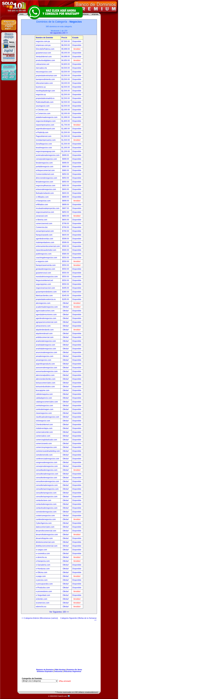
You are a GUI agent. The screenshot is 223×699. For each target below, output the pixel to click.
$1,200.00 (65, 151)
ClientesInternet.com (44, 424)
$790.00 (65, 227)
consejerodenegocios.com (47, 466)
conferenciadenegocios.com (47, 459)
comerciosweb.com (44, 443)
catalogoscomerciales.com (47, 402)
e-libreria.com (41, 220)
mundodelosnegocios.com (47, 277)
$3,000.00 (65, 83)
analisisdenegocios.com (46, 341)
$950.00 (65, 174)
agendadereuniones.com (46, 314)
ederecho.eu (41, 607)
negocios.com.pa (43, 41)
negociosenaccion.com (45, 288)
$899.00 (65, 197)
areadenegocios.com (44, 356)
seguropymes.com (43, 284)
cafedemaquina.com (44, 394)
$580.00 (65, 254)
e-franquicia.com (43, 561)
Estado (75, 38)
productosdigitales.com (45, 60)
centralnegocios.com (44, 406)
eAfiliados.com (42, 204)
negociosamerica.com (45, 212)
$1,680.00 (65, 129)
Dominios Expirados (45, 671)
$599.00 (65, 239)
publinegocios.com (43, 254)
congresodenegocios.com (46, 462)
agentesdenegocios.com (46, 318)
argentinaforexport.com (45, 129)
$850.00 (65, 212)
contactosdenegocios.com (46, 508)
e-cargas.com (41, 550)
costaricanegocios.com (45, 516)
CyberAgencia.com (44, 523)
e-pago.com (41, 576)
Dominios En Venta (74, 669)
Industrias (58, 671)
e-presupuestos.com (44, 584)
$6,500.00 (65, 45)
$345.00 (65, 295)
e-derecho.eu (41, 557)
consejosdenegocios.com (46, 159)
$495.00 (65, 288)
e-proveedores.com (44, 591)
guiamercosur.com (43, 53)
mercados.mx (41, 68)
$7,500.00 (65, 41)
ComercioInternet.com (45, 174)
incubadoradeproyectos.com (47, 208)
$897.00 (65, 208)
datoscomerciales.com (45, 527)
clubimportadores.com (45, 242)
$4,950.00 (65, 60)
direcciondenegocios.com (46, 178)
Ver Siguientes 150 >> (59, 612)
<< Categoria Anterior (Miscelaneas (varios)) (40, 618)
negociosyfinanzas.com (45, 185)
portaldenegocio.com (44, 167)
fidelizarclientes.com (44, 295)
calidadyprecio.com (44, 398)
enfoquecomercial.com (45, 170)
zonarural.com (42, 216)
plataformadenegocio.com (46, 117)
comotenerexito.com (44, 455)
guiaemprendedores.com (46, 292)
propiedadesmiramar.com (46, 75)
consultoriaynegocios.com (46, 497)
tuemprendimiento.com (45, 79)
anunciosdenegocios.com (46, 352)
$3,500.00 (65, 72)
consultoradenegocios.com (47, 474)
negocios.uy (41, 94)
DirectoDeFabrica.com (45, 49)
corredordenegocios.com (46, 512)
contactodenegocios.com (46, 504)
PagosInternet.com (43, 136)
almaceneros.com (43, 326)
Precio (64, 38)
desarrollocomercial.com (46, 531)
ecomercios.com (42, 603)
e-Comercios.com (43, 113)
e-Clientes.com (42, 110)
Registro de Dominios (45, 669)
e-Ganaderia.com (43, 565)
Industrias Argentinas (72, 671)
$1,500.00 (65, 132)
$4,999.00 (65, 57)
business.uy (41, 87)
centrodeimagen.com (44, 409)
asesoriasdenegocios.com (46, 371)
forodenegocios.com (44, 163)
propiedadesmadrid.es (45, 98)
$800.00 (65, 220)
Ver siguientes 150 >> (59, 33)
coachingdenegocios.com (46, 258)
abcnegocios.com (43, 303)
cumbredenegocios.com (46, 519)
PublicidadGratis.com (44, 102)
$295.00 (65, 299)
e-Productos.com (43, 588)
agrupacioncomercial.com (46, 322)
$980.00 (65, 170)
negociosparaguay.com (45, 151)
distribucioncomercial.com (46, 546)
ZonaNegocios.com (44, 144)
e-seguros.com (42, 261)
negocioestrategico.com (46, 121)
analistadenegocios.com (46, 349)
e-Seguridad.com (43, 595)
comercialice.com (43, 436)
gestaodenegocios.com (45, 269)
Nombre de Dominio (44, 38)
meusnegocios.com (44, 72)
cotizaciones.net (42, 64)
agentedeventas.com (44, 239)
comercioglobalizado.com (46, 440)
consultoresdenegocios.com (47, 481)
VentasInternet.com (44, 57)
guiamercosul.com (43, 273)
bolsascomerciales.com (45, 383)
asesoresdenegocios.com (46, 368)
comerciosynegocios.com (46, 447)
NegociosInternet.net (44, 280)
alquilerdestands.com (45, 330)
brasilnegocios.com (44, 148)
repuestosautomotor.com (46, 250)
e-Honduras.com (43, 569)
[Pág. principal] (65, 681)
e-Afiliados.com (42, 197)
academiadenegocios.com (47, 307)
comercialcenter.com (44, 432)
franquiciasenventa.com (46, 265)
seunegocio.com (42, 106)
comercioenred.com (44, 223)
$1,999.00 (65, 117)
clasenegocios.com (44, 413)
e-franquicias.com (43, 201)
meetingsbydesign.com (45, 91)
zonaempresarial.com (45, 231)
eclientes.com (41, 599)
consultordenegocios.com (46, 478)
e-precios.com (41, 580)
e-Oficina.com (41, 572)
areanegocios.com (43, 360)
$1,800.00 (65, 121)
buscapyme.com (42, 390)
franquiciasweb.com (44, 235)
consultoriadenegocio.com (47, 485)
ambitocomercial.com (44, 337)
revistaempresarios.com (46, 140)
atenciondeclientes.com (45, 379)
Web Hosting (60, 669)
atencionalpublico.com (45, 375)
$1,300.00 (65, 148)
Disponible (76, 41)
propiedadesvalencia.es (46, 299)
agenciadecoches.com (45, 311)
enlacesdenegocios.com (46, 189)
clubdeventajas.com (44, 428)
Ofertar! (66, 303)
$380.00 (65, 292)
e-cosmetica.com (43, 553)
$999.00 (65, 155)
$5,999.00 (65, 49)
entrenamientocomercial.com (48, 246)
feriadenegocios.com (44, 182)
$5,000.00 (65, 53)
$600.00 (65, 235)
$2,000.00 (65, 110)
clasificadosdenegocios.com (47, 417)
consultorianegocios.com (46, 493)
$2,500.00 (65, 87)
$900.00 (65, 189)
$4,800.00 (65, 64)
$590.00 (65, 246)
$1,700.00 (65, 125)
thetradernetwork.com (45, 193)
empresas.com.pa (43, 45)
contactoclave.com (43, 500)
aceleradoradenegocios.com (47, 155)
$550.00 (65, 258)
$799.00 (65, 223)
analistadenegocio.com (45, 345)
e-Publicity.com (42, 132)
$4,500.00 (65, 68)
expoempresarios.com (45, 125)
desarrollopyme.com (44, 538)
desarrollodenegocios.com (47, 534)
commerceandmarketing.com (48, 451)
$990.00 (65, 167)
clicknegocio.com (43, 421)
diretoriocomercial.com (45, 542)
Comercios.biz (42, 227)
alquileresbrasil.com (44, 333)
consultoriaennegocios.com (47, 489)
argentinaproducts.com (45, 364)
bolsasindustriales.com (45, 387)
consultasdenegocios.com (46, 470)
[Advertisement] (59, 644)
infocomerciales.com (44, 83)
